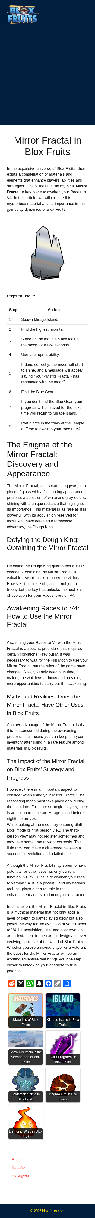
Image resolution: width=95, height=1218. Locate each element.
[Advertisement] (47, 78)
